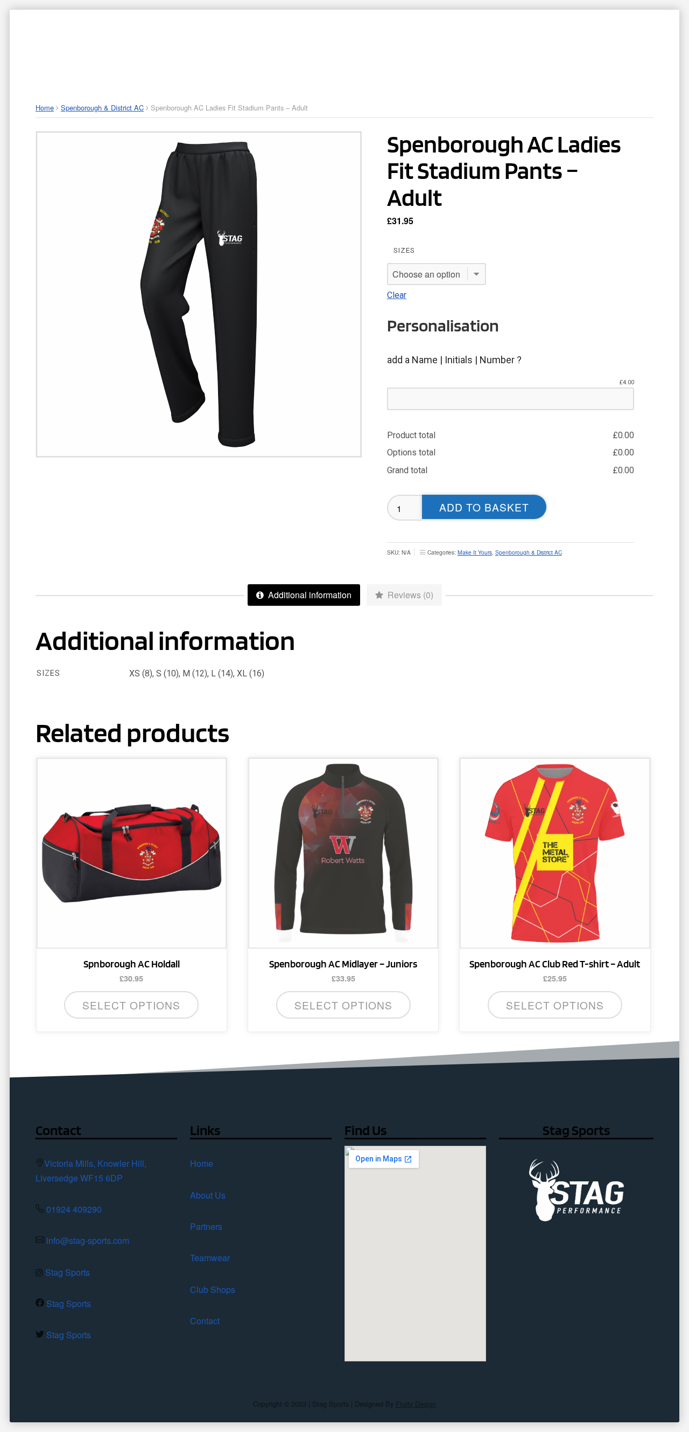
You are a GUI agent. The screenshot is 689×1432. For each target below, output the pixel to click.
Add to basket (484, 507)
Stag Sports (67, 1272)
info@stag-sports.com (87, 1240)
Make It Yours (475, 552)
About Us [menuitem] (272, 45)
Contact (205, 1321)
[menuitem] (220, 45)
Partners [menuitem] (341, 45)
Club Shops (212, 1289)
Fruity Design (416, 1404)
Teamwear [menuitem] (412, 45)
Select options (343, 1005)
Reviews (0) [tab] (409, 595)
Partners (206, 1226)
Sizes (404, 250)
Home (45, 107)
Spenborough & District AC (102, 107)
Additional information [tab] (308, 595)
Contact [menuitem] (573, 45)
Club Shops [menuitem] (490, 45)
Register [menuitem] (639, 45)
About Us (208, 1195)
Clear (396, 295)
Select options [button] (131, 1005)
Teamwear (210, 1257)
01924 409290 (74, 1209)
